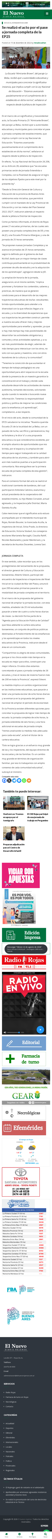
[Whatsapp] (24, 780)
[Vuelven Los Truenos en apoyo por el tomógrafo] (14, 803)
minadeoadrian (40, 43)
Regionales (10, 1470)
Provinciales (10, 1465)
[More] (29, 780)
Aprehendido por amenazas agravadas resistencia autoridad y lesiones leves (26, 1493)
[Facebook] (4, 780)
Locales (9, 1447)
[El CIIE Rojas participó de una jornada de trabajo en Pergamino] (38, 803)
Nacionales (10, 1451)
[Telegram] (14, 780)
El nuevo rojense (25, 1519)
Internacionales (12, 1442)
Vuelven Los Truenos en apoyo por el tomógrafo (13, 817)
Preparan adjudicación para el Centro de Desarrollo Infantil (13, 847)
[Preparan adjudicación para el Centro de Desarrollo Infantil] (14, 833)
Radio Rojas (11, 1392)
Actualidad (10, 1423)
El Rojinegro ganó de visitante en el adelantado (25, 1487)
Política (9, 1461)
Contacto (9, 1406)
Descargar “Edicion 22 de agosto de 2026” (25, 949)
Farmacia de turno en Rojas (17, 1397)
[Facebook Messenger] (19, 780)
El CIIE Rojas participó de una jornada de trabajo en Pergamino (37, 817)
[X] (9, 780)
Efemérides (10, 1437)
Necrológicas (11, 1402)
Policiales (9, 1456)
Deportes (9, 1428)
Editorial (9, 1433)
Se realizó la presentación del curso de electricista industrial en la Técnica (26, 1500)
